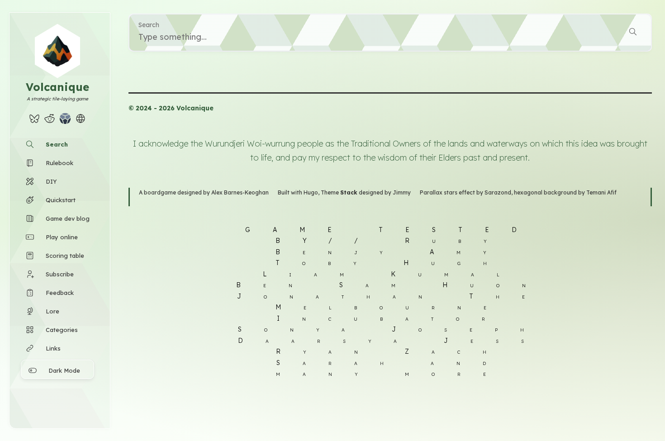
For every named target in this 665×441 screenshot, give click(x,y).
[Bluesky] (34, 121)
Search (148, 24)
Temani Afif (601, 192)
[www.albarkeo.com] (80, 121)
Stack (348, 192)
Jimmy (402, 192)
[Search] (633, 32)
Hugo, (312, 192)
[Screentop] (65, 121)
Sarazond (497, 192)
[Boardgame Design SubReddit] (49, 121)
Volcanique (57, 87)
